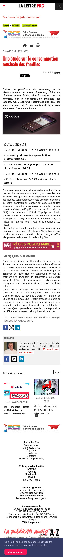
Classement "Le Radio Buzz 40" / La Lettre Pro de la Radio (32, 149)
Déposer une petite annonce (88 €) (31, 508)
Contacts (31, 455)
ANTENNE (15, 25)
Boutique (31, 519)
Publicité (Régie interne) (31, 458)
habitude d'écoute (42, 317)
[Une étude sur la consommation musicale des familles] (31, 113)
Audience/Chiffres (30, 25)
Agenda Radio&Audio (31, 492)
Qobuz (30, 320)
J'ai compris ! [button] (15, 552)
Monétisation (31, 474)
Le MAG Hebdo (31, 479)
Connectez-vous (31, 447)
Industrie (31, 471)
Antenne (31, 469)
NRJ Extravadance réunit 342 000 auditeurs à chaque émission (45, 408)
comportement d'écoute (21, 317)
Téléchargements (31, 522)
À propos (31, 450)
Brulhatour (9, 338)
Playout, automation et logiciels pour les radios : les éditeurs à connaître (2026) (29, 166)
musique (56, 317)
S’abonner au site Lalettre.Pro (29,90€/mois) (31, 514)
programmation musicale (14, 320)
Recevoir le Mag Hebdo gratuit (31, 498)
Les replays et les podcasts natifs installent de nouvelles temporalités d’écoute (16, 409)
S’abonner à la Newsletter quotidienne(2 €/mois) (31, 516)
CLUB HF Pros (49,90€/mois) (31, 511)
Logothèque (31, 453)
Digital (31, 477)
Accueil (6, 25)
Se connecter (11, 17)
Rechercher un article (31, 495)
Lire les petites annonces (31, 490)
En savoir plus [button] (39, 545)
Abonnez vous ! (30, 17)
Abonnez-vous (31, 445)
